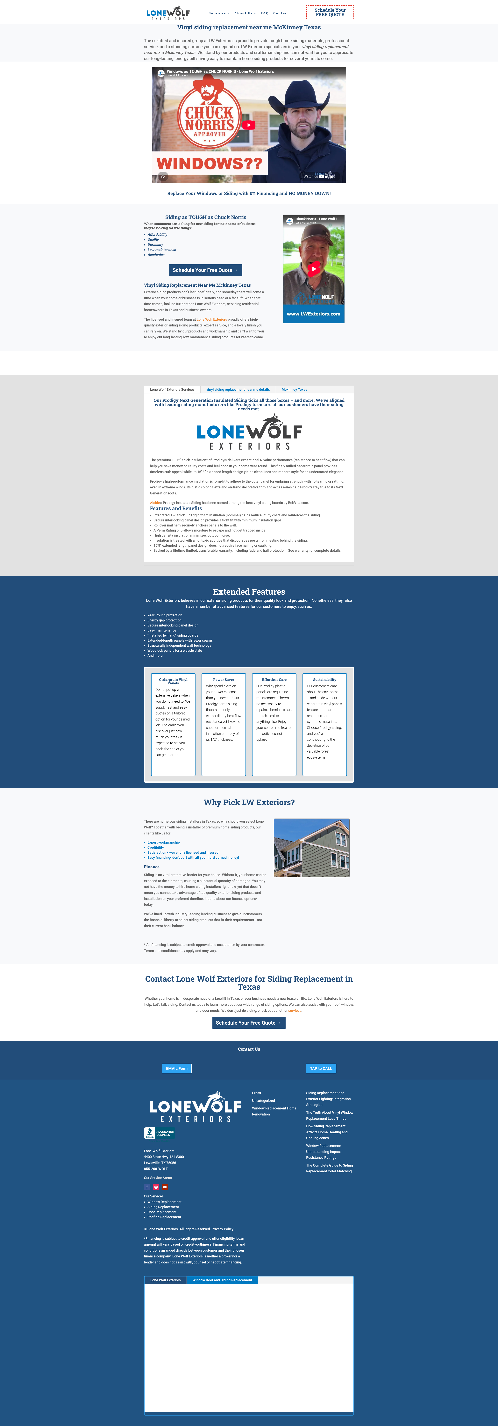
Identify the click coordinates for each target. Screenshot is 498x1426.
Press (256, 1093)
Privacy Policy (222, 1229)
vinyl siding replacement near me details (238, 389)
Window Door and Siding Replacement (222, 1280)
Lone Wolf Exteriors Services (172, 389)
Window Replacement (164, 1202)
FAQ (265, 13)
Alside (155, 503)
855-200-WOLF (156, 1169)
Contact (281, 13)
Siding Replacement (163, 1207)
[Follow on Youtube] (165, 1187)
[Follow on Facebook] (147, 1187)
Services (217, 13)
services (294, 1010)
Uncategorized (263, 1101)
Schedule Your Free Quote (202, 270)
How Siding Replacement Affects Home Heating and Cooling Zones (327, 1132)
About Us (243, 13)
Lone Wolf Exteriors (212, 319)
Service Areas (161, 1178)
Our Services (154, 1196)
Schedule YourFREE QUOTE (330, 12)
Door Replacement (161, 1212)
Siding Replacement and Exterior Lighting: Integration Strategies (328, 1099)
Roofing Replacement (164, 1217)
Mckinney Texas (294, 389)
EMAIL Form (177, 1068)
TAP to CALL (321, 1068)
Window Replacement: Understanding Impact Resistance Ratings (323, 1152)
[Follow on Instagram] (156, 1187)
